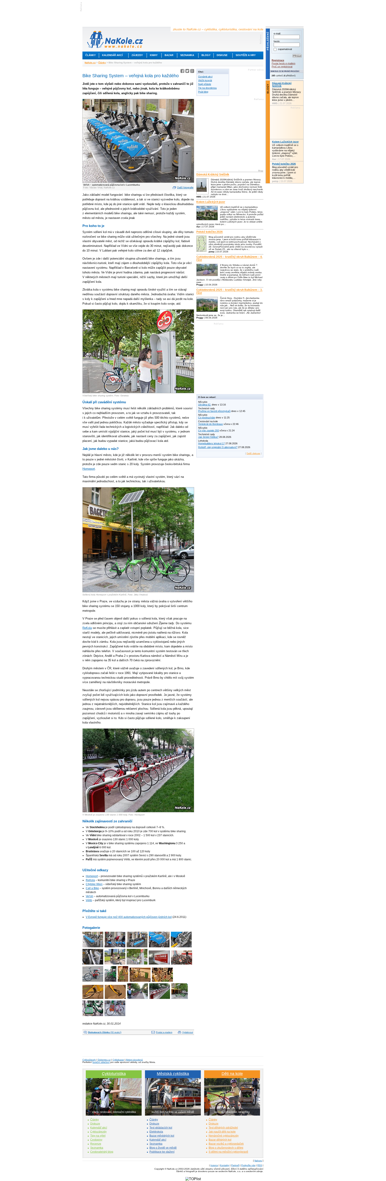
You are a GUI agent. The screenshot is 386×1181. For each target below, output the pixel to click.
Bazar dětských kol (220, 1139)
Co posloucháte (206, 417)
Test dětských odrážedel (223, 1127)
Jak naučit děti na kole (222, 1131)
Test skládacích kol (160, 1127)
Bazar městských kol (161, 1135)
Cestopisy (96, 1139)
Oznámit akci (205, 76)
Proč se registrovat (282, 66)
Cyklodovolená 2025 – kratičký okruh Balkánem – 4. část (229, 258)
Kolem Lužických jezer (210, 202)
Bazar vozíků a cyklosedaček (226, 1143)
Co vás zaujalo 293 (208, 430)
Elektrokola (156, 1131)
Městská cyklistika (173, 1073)
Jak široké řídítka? (208, 437)
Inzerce (214, 1165)
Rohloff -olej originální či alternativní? (217, 447)
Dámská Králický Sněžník (212, 174)
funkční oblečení (101, 1062)
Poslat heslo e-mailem (283, 63)
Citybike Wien (94, 884)
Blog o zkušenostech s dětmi (226, 1147)
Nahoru (258, 1160)
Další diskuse (253, 453)
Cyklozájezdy (89, 1059)
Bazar (169, 55)
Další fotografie (185, 187)
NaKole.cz (90, 62)
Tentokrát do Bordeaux (210, 424)
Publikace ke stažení (161, 1151)
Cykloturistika (114, 1073)
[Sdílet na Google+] (192, 72)
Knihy (153, 55)
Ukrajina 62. (204, 404)
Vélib (89, 900)
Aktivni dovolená (134, 1059)
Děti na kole (232, 1073)
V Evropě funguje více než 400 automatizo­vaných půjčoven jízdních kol (129, 917)
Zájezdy (137, 55)
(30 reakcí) (104, 1032)
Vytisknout (187, 1032)
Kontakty (224, 1165)
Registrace (278, 60)
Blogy (205, 55)
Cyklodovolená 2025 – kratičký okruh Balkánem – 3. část (229, 291)
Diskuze (95, 1123)
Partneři (235, 1165)
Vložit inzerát (205, 80)
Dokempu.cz (104, 1059)
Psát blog (203, 91)
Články (90, 55)
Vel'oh (89, 896)
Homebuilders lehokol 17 (211, 443)
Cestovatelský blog (101, 1151)
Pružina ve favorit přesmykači (214, 411)
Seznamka (187, 55)
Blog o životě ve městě (163, 1147)
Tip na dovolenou (207, 88)
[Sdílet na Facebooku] (182, 72)
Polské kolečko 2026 (209, 231)
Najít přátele (204, 84)
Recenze (95, 1143)
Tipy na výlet (97, 1135)
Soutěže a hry (246, 55)
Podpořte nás (248, 1165)
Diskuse (222, 55)
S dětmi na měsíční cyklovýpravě (228, 1151)
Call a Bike (92, 888)
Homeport (88, 468)
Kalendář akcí (112, 55)
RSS (259, 1165)
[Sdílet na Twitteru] (187, 72)
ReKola (87, 628)
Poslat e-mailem (164, 1032)
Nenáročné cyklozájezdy (224, 1135)
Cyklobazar (118, 1059)
